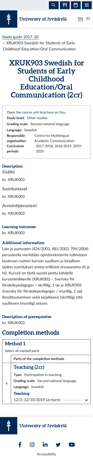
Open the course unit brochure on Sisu (36, 112)
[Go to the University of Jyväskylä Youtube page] (72, 444)
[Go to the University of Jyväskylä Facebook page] (20, 444)
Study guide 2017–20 (20, 37)
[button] (51, 400)
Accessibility (46, 454)
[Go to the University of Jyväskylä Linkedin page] (45, 444)
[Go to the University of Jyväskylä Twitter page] (58, 444)
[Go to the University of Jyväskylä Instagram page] (32, 444)
